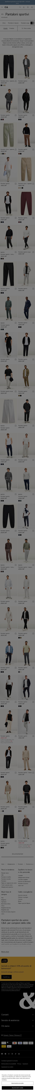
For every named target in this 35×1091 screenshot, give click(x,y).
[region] (17, 1080)
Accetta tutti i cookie (17, 1087)
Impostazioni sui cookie (17, 1083)
